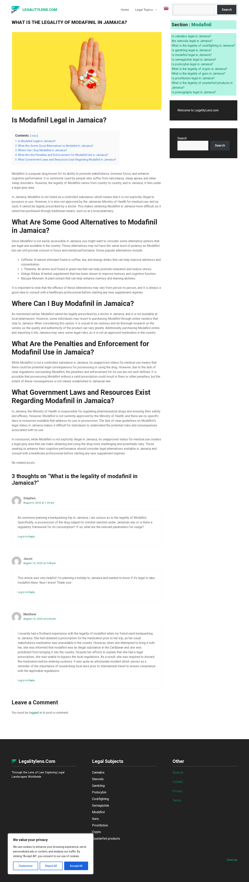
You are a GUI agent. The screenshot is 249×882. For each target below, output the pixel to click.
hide (34, 135)
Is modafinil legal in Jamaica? (192, 55)
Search (227, 9)
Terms (177, 800)
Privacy (178, 791)
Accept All (76, 865)
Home (125, 9)
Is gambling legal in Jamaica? (192, 50)
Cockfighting (100, 799)
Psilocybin (99, 792)
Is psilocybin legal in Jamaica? (192, 64)
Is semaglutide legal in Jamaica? (194, 59)
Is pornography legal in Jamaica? (194, 92)
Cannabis (98, 772)
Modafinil (201, 24)
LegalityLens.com (40, 10)
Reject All (51, 865)
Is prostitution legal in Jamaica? (193, 78)
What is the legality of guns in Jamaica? (198, 73)
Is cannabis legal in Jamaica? (191, 36)
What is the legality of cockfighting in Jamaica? (203, 45)
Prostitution (100, 825)
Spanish (178, 772)
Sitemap (232, 860)
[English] (164, 10)
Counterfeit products (106, 838)
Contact (178, 782)
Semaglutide (100, 805)
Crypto (96, 832)
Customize (25, 865)
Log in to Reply (26, 536)
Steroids (98, 779)
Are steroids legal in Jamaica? (192, 41)
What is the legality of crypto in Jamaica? (199, 69)
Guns (95, 819)
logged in (35, 712)
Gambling (98, 786)
